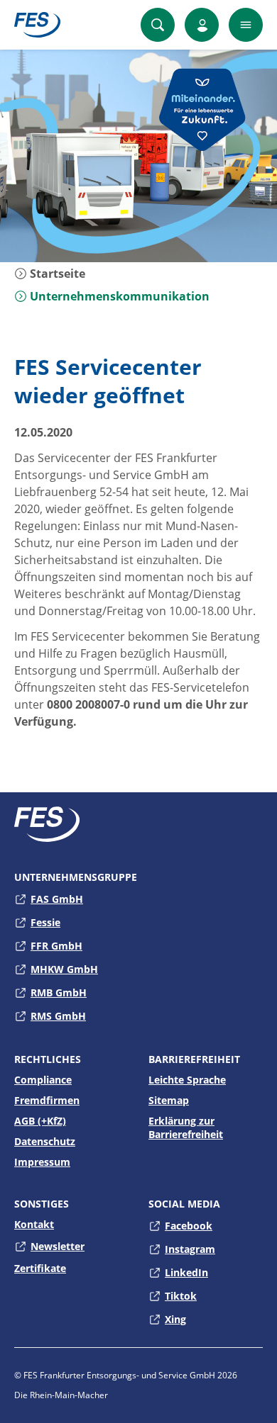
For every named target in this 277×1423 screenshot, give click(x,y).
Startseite (56, 273)
